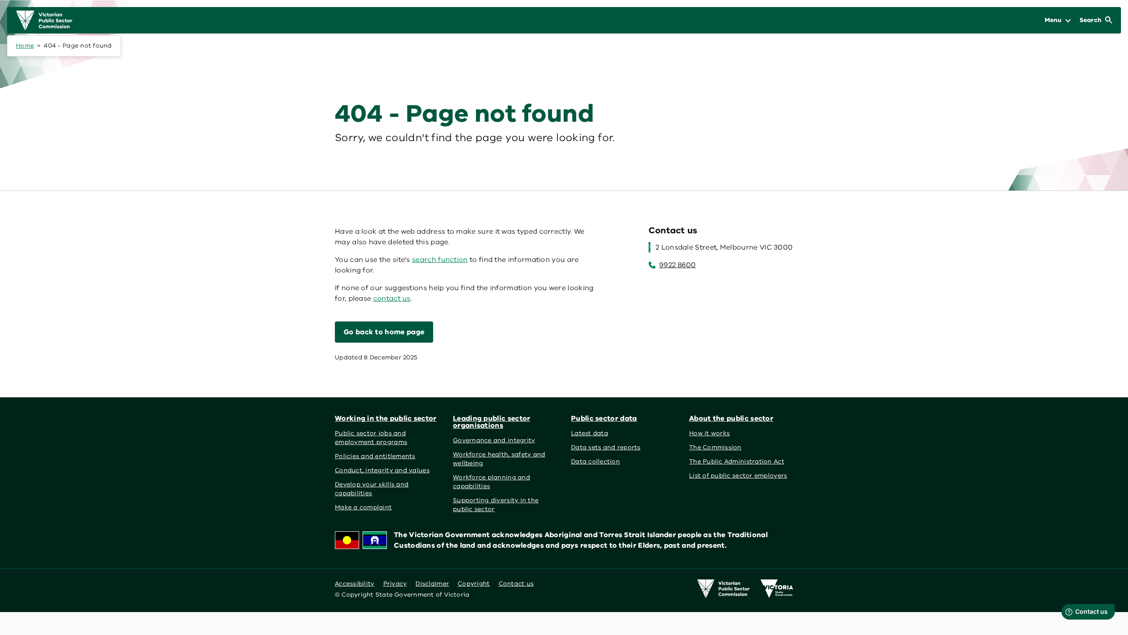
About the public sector (731, 418)
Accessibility (355, 583)
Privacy (395, 583)
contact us (392, 298)
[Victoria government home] (777, 588)
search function (440, 260)
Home (25, 45)
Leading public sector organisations (491, 422)
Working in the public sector (386, 418)
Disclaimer (432, 583)
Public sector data (604, 418)
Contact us (516, 583)
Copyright (474, 583)
